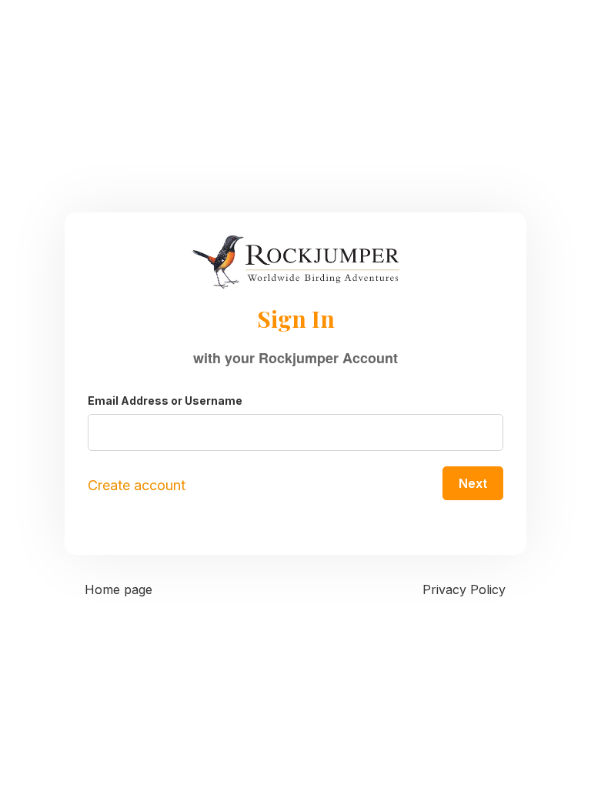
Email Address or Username (165, 400)
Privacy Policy (464, 589)
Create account (136, 485)
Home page (118, 589)
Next (473, 483)
